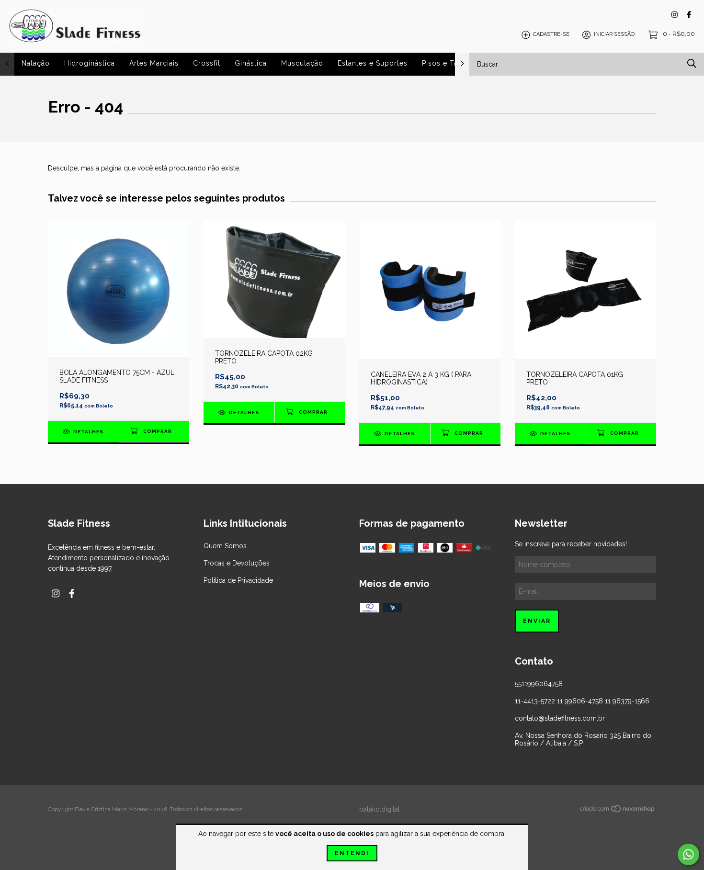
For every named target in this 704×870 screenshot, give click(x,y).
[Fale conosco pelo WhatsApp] (688, 854)
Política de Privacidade (238, 580)
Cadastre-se (551, 35)
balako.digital (379, 809)
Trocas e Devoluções (237, 563)
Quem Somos (225, 546)
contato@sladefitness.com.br (560, 718)
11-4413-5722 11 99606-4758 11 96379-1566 (582, 701)
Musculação (302, 63)
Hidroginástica (89, 63)
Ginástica (251, 63)
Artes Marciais (154, 63)
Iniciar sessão (614, 35)
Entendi (352, 853)
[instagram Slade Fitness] (674, 14)
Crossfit (206, 63)
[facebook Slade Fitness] (689, 14)
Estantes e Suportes (373, 63)
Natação (36, 63)
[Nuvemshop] (617, 810)
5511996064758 (539, 684)
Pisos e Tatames (450, 63)
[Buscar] (691, 63)
